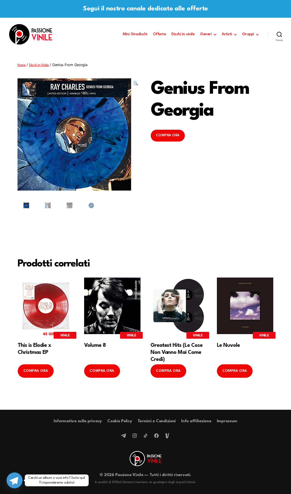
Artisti (227, 34)
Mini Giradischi (135, 34)
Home (22, 65)
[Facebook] (156, 435)
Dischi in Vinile (39, 65)
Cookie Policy (119, 421)
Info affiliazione (196, 421)
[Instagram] (134, 435)
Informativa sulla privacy (78, 421)
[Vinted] (167, 435)
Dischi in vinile (182, 34)
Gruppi (248, 34)
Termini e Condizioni (157, 421)
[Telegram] (123, 435)
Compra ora (168, 135)
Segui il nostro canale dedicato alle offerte (145, 9)
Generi (205, 34)
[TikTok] (145, 435)
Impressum (227, 421)
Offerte (159, 34)
